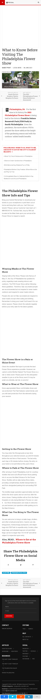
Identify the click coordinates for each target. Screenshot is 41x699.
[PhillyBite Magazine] (10, 2)
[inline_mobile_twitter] (12, 697)
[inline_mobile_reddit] (21, 697)
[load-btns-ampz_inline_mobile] (37, 697)
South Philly (6, 573)
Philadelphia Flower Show (19, 573)
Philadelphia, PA (17, 109)
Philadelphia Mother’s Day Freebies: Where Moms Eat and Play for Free (20, 171)
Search (30, 628)
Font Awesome (6, 693)
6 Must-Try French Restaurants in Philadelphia (18, 156)
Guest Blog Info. (7, 648)
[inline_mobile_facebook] (4, 697)
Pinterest (25, 653)
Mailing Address (7, 628)
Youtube (25, 656)
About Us (25, 639)
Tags (23, 628)
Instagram (25, 658)
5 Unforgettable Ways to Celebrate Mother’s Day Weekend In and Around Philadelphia (18, 177)
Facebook (25, 648)
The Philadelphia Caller (9, 668)
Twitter (24, 651)
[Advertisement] (20, 26)
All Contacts (26, 636)
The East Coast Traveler (10, 659)
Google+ (33, 651)
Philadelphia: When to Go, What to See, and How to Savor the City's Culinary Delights (19, 150)
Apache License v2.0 (11, 690)
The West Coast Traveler (10, 663)
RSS (33, 658)
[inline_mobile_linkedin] (29, 697)
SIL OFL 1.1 (25, 693)
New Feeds (14, 651)
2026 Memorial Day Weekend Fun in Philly (17, 165)
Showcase (5, 651)
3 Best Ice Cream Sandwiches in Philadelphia (18, 160)
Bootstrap (4, 688)
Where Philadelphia (8, 672)
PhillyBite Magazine (7, 686)
